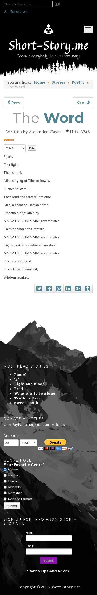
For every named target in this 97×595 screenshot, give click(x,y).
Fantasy (14, 475)
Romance (15, 493)
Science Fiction (20, 499)
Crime (13, 469)
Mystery (14, 487)
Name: (30, 533)
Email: (30, 546)
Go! (57, 4)
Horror (14, 481)
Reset (15, 11)
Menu (88, 29)
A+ (25, 11)
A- (6, 11)
